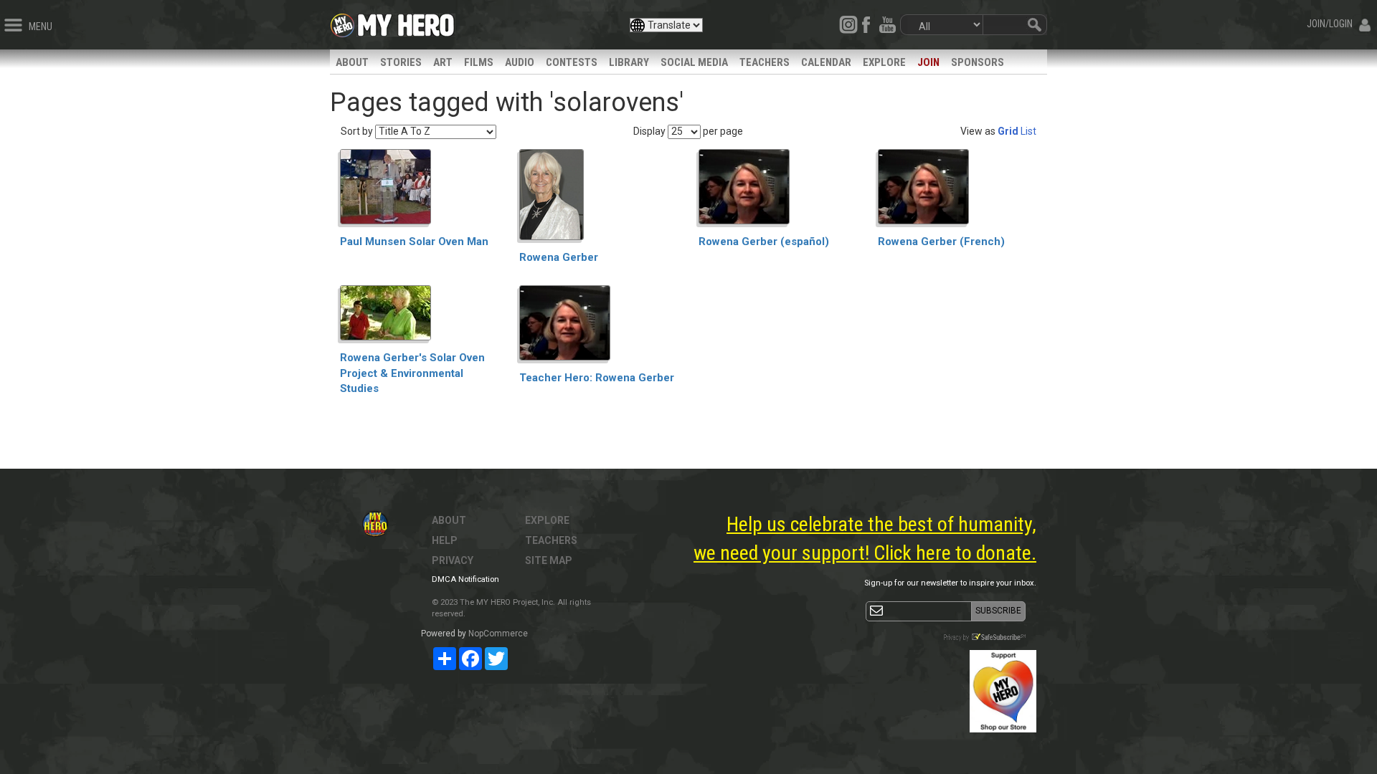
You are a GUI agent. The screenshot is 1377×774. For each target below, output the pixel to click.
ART (443, 62)
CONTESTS (571, 62)
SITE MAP (548, 560)
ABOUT (352, 62)
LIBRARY (629, 62)
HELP (445, 540)
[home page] (405, 21)
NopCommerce (498, 634)
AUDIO (519, 62)
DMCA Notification (465, 579)
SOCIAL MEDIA (694, 62)
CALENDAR (826, 62)
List (1028, 131)
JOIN (928, 62)
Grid (1008, 131)
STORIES (401, 62)
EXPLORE (884, 62)
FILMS (478, 62)
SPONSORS (977, 62)
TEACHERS (764, 62)
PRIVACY (452, 560)
